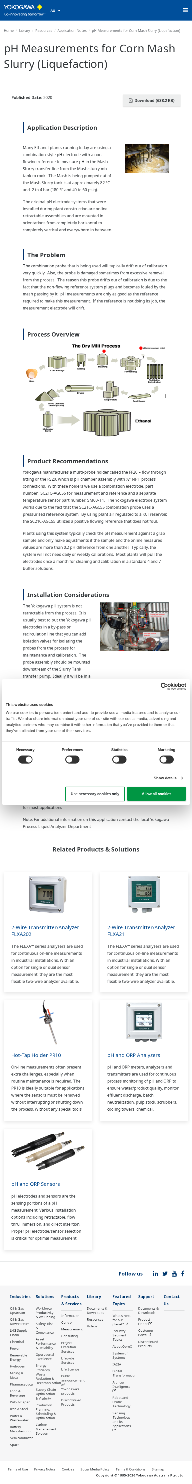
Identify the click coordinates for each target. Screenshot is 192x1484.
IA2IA (116, 1364)
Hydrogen (17, 1366)
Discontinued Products (71, 1402)
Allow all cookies (156, 794)
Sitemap (158, 1469)
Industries (20, 1296)
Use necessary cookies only (95, 794)
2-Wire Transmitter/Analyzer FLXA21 (141, 930)
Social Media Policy (94, 1469)
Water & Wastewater (19, 1418)
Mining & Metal (16, 1375)
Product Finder (144, 1321)
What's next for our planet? (121, 1319)
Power (15, 1348)
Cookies (68, 1469)
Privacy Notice (45, 1469)
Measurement (72, 1329)
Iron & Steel (19, 1409)
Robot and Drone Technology (121, 1401)
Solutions (45, 1296)
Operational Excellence (45, 1356)
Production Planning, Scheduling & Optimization (46, 1411)
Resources (43, 30)
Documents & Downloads (97, 1310)
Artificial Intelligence (121, 1384)
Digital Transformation (124, 1373)
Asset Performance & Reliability (46, 1343)
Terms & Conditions (131, 1469)
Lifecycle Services (67, 1360)
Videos (92, 1326)
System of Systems (120, 1355)
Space (15, 1444)
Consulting (69, 1336)
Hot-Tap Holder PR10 (36, 1055)
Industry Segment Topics (119, 1335)
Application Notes (72, 30)
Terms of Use (18, 1469)
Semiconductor (21, 1438)
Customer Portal (145, 1332)
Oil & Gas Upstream (17, 1310)
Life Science (70, 1369)
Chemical (17, 1341)
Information (70, 1315)
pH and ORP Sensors (35, 1184)
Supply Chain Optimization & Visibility (46, 1393)
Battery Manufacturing (21, 1429)
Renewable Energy (18, 1357)
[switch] (72, 760)
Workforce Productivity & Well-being (45, 1312)
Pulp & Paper (20, 1402)
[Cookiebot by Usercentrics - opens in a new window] (164, 686)
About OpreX (122, 1346)
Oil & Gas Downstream (20, 1321)
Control (66, 1322)
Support (146, 1296)
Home (9, 30)
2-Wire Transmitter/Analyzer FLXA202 (45, 930)
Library (24, 30)
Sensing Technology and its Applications (121, 1419)
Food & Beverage (17, 1393)
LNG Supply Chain (19, 1332)
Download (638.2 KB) (154, 100)
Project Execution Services (68, 1346)
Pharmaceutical (22, 1384)
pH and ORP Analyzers (133, 1055)
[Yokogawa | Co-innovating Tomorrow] (25, 10)
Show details (165, 778)
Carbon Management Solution (46, 1428)
